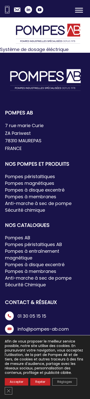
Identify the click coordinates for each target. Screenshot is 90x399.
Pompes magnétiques (29, 183)
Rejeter (40, 382)
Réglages (64, 382)
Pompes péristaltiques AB (33, 244)
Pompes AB (17, 238)
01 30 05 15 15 (32, 316)
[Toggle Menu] (79, 10)
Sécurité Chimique (25, 285)
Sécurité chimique (25, 210)
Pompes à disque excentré (34, 190)
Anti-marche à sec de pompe (38, 203)
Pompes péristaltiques (30, 176)
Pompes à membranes (30, 197)
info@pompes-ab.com (43, 329)
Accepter (16, 382)
